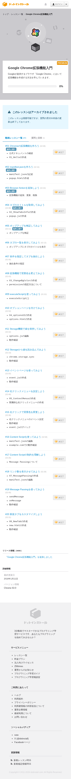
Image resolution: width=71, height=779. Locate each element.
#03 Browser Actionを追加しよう (22, 188)
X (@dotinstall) (21, 738)
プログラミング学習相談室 (27, 677)
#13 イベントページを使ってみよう (23, 370)
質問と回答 (38, 138)
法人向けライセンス (24, 662)
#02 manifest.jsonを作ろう (19, 167)
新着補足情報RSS (22, 764)
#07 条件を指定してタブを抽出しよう (25, 256)
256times (18, 666)
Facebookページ (22, 742)
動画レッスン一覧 (15, 138)
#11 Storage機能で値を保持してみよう (25, 328)
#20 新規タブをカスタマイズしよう (23, 514)
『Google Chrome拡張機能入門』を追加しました (28, 557)
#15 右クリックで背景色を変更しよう (25, 412)
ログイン (58, 4)
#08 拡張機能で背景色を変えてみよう (25, 273)
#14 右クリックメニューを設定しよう (25, 391)
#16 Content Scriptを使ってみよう (23, 437)
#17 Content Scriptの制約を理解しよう (25, 454)
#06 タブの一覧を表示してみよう (22, 242)
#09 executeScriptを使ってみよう (22, 294)
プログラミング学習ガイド (27, 673)
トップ (6, 14)
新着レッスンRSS (22, 760)
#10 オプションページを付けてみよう (25, 308)
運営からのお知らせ (24, 670)
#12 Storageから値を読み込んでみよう (25, 349)
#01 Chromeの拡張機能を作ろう (22, 146)
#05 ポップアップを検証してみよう (23, 225)
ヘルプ (17, 695)
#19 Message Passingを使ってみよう (25, 489)
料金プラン (19, 659)
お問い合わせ (20, 717)
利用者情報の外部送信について (29, 706)
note (16, 735)
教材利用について (23, 713)
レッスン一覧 (17, 14)
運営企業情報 (20, 709)
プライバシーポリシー (25, 702)
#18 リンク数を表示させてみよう (22, 471)
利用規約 (18, 699)
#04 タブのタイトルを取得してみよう (25, 205)
